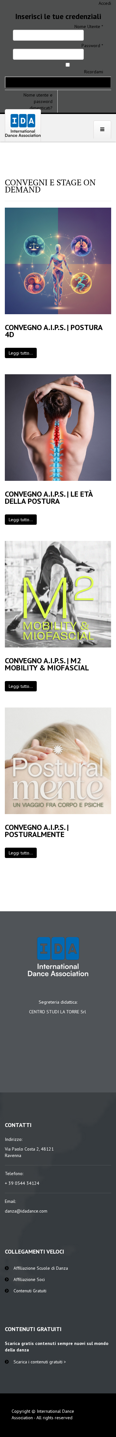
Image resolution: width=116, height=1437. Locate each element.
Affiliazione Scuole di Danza (41, 1268)
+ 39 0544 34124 (22, 1183)
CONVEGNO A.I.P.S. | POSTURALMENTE (37, 830)
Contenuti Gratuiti (30, 1291)
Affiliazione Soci (29, 1279)
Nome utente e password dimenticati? (38, 101)
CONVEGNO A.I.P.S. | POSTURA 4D (53, 330)
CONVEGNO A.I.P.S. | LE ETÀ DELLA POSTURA (49, 497)
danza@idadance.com (26, 1211)
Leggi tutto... (21, 353)
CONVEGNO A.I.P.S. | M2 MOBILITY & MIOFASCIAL (47, 664)
